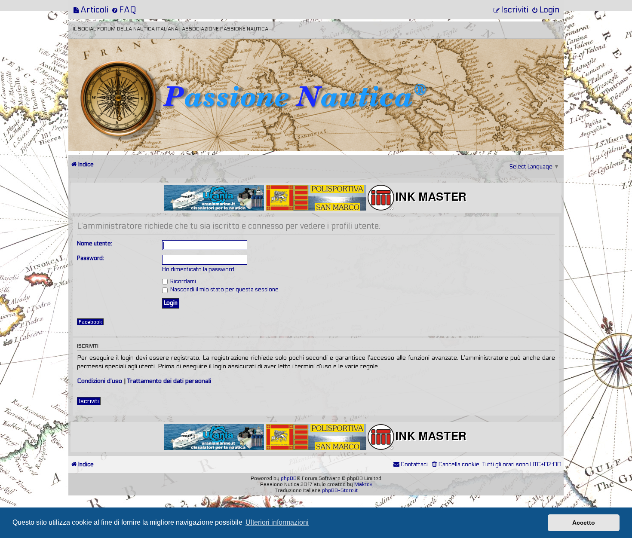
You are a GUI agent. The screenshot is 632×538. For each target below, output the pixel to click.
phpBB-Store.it (340, 490)
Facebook (90, 322)
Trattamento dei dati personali (169, 381)
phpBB (289, 478)
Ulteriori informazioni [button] (277, 522)
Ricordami (182, 281)
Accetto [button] (583, 522)
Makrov (363, 484)
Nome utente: (94, 243)
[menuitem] (90, 10)
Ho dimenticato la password (198, 269)
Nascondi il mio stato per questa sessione (224, 289)
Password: (90, 258)
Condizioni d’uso (99, 381)
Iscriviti (89, 401)
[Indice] (128, 67)
